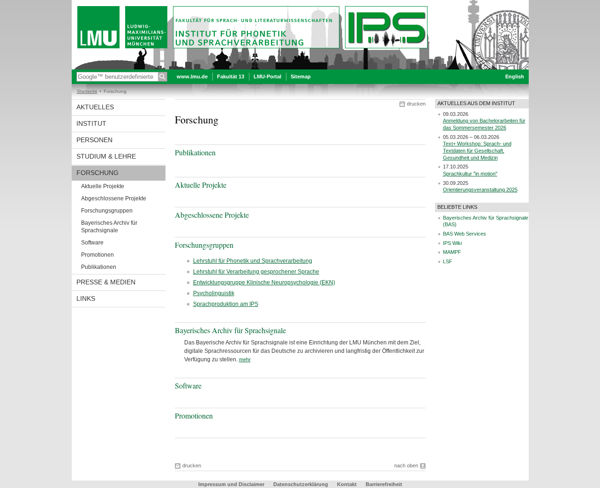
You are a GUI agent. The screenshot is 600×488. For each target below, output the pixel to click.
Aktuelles (95, 107)
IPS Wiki (452, 243)
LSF (447, 261)
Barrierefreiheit (384, 484)
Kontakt (347, 484)
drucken (416, 104)
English (514, 76)
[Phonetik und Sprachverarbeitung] (300, 67)
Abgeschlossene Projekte (113, 198)
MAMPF (452, 252)
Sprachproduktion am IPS (225, 304)
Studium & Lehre (106, 156)
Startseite (87, 91)
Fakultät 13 (230, 76)
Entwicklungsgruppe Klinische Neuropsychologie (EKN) (264, 282)
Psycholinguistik (213, 293)
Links (85, 298)
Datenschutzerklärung (300, 484)
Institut (91, 123)
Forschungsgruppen (107, 210)
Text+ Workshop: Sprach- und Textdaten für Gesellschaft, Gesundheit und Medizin (477, 150)
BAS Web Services (464, 233)
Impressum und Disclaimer (231, 484)
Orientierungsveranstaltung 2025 (480, 189)
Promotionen (97, 255)
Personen (94, 140)
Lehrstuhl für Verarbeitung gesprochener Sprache (256, 271)
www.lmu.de (192, 76)
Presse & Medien (105, 282)
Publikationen (98, 267)
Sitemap (301, 76)
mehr (245, 359)
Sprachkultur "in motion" (470, 173)
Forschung (97, 172)
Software (92, 242)
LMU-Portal (267, 76)
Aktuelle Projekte (102, 186)
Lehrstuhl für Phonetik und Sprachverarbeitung (252, 261)
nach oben (406, 465)
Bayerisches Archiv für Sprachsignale (109, 227)
